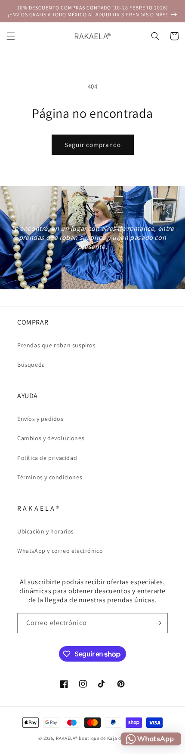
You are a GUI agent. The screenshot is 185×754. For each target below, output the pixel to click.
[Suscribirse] (157, 623)
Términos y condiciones (49, 477)
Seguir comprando (93, 145)
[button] (10, 36)
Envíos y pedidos (40, 419)
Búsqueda (31, 364)
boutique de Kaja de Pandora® (113, 738)
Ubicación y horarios (45, 531)
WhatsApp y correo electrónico (60, 551)
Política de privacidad (47, 458)
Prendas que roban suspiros (56, 345)
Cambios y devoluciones (50, 438)
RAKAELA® (67, 738)
